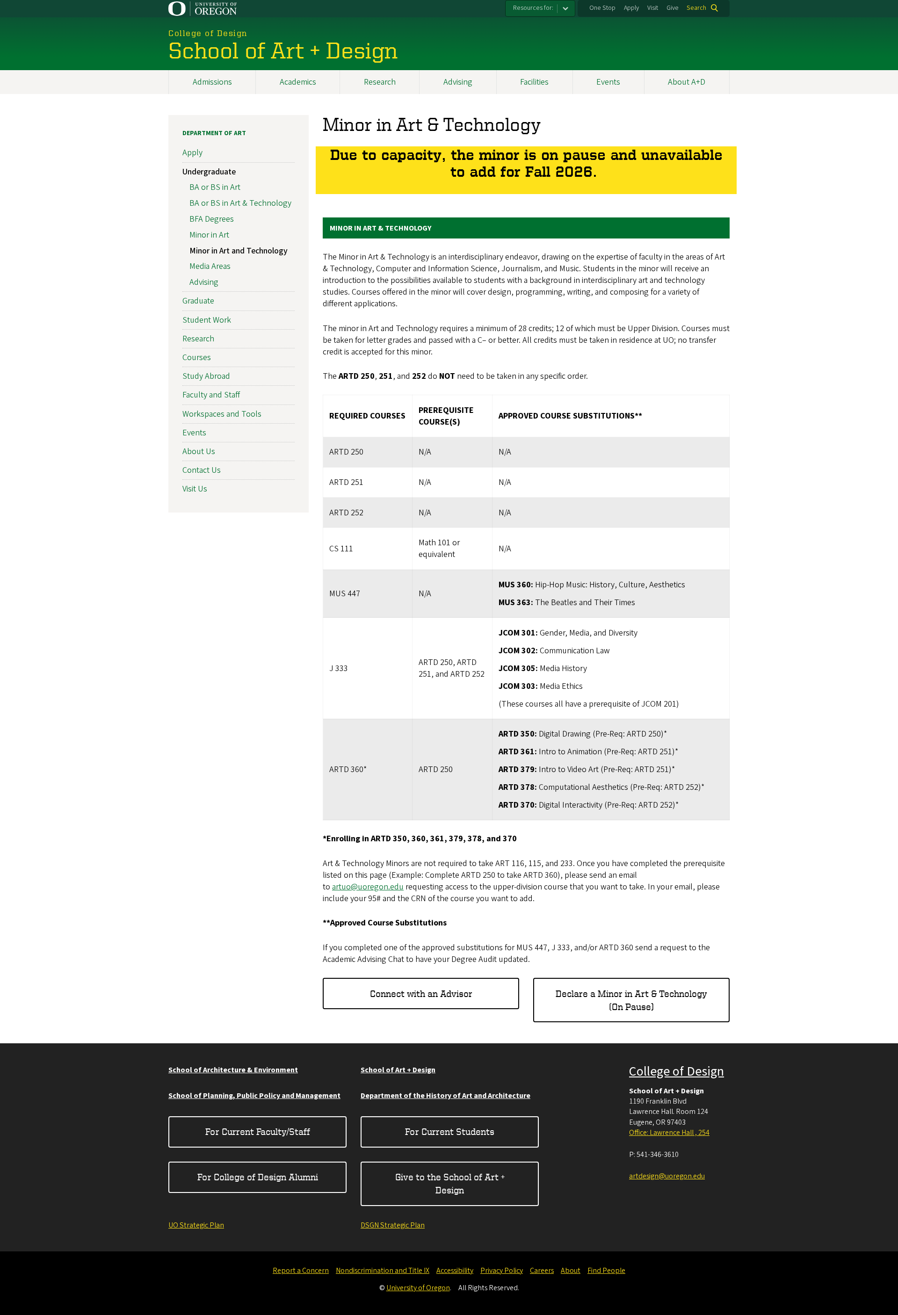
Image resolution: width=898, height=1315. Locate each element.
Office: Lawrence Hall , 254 (669, 1132)
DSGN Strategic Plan (393, 1225)
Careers (542, 1270)
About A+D (686, 82)
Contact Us (201, 470)
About (570, 1270)
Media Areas (210, 266)
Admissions (212, 82)
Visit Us (194, 489)
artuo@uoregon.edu (368, 887)
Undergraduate (209, 172)
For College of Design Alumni (257, 1176)
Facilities (534, 82)
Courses (196, 357)
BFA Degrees (211, 219)
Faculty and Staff (211, 395)
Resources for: (533, 8)
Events (608, 82)
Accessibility (454, 1270)
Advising (457, 82)
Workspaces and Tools (221, 414)
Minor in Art (209, 235)
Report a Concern (301, 1270)
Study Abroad (206, 376)
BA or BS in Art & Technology (240, 203)
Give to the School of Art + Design (450, 1183)
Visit (652, 8)
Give (672, 8)
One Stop (602, 8)
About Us (198, 451)
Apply (631, 8)
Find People (606, 1270)
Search (696, 8)
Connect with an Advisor (421, 993)
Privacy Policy (501, 1270)
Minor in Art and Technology (238, 251)
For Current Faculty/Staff (257, 1131)
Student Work (206, 320)
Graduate (198, 301)
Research (380, 82)
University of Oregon (418, 1288)
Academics (298, 82)
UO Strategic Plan (196, 1225)
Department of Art (214, 133)
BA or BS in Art (214, 187)
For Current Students (449, 1131)
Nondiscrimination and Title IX (382, 1270)
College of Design (676, 1071)
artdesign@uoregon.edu (667, 1176)
